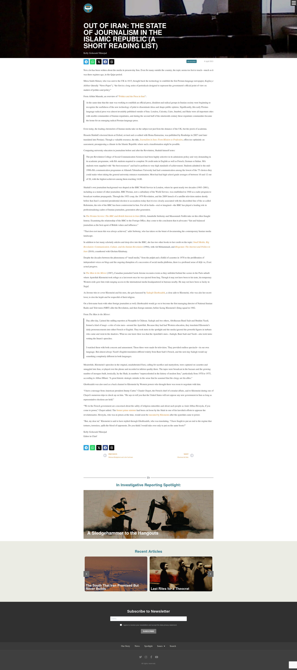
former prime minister (126, 410)
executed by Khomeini (159, 414)
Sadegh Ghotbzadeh (155, 292)
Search (173, 645)
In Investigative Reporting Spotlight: (148, 484)
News (137, 645)
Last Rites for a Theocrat (105, 588)
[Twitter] (140, 657)
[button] (294, 3)
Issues (160, 645)
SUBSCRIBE (148, 631)
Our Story (125, 645)
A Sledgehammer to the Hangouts (122, 533)
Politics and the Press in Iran (132, 96)
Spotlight (148, 645)
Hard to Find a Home (167, 588)
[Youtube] (156, 657)
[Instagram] (145, 657)
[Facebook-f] (151, 657)
